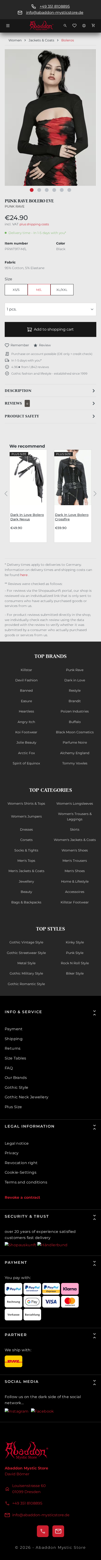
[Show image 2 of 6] (39, 190)
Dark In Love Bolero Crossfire (72, 517)
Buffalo (75, 722)
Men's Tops (26, 861)
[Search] (65, 25)
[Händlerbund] (52, 1244)
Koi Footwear (26, 732)
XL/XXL (61, 290)
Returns (13, 1048)
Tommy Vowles (74, 763)
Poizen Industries (75, 711)
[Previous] (5, 493)
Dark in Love (74, 680)
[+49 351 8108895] (43, 1531)
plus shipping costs (34, 224)
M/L (39, 290)
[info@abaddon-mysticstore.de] (58, 1531)
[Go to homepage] (50, 25)
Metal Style (26, 963)
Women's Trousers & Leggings (75, 816)
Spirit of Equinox (26, 763)
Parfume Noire (75, 742)
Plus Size (13, 1107)
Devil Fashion (26, 680)
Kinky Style (75, 942)
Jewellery (26, 881)
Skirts (74, 829)
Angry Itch (26, 722)
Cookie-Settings (20, 1172)
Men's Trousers (74, 861)
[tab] (50, 390)
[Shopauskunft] (21, 1244)
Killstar (26, 670)
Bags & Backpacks (26, 902)
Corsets (26, 840)
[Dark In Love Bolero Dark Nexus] (28, 477)
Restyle (75, 690)
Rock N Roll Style (75, 963)
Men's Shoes (75, 871)
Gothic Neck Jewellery (26, 1097)
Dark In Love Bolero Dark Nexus (27, 517)
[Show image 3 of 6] (47, 190)
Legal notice (17, 1143)
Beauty (26, 892)
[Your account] (83, 25)
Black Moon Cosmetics (75, 732)
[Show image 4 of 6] (54, 190)
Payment (14, 1029)
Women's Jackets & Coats (75, 840)
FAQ (9, 1068)
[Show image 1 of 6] (32, 190)
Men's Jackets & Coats (26, 871)
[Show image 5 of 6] (62, 190)
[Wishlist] (74, 25)
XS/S (16, 290)
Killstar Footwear (75, 902)
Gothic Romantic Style (26, 984)
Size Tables (15, 1058)
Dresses (26, 829)
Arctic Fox (26, 753)
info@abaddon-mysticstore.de (54, 12)
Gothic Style (16, 1087)
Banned (26, 690)
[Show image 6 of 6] (69, 190)
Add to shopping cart (54, 329)
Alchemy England (74, 753)
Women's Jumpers (26, 816)
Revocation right (21, 1163)
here (24, 575)
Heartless (26, 711)
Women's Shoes (75, 850)
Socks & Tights (26, 850)
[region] (50, 122)
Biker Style (75, 973)
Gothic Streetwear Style (26, 953)
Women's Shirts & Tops (26, 803)
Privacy (12, 1153)
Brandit (75, 701)
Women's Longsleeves (74, 803)
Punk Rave (14, 206)
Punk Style (74, 953)
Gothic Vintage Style (26, 942)
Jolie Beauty (26, 742)
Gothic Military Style (26, 973)
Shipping (14, 1039)
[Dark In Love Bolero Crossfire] (72, 477)
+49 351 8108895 (55, 6)
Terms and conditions (26, 1182)
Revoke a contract (22, 1197)
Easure (26, 701)
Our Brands (16, 1077)
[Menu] (7, 25)
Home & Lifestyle (75, 881)
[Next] (95, 493)
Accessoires (74, 892)
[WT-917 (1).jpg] (50, 117)
